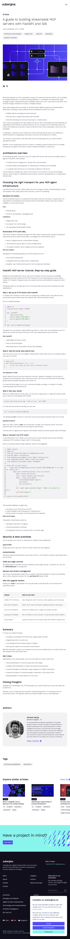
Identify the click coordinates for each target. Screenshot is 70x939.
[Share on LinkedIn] (4, 86)
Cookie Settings (26, 933)
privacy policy (37, 909)
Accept (48, 923)
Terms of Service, (8, 933)
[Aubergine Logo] (9, 4)
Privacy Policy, (17, 933)
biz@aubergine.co (60, 864)
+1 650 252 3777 (49, 864)
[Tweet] (7, 86)
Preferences (49, 932)
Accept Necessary (49, 928)
